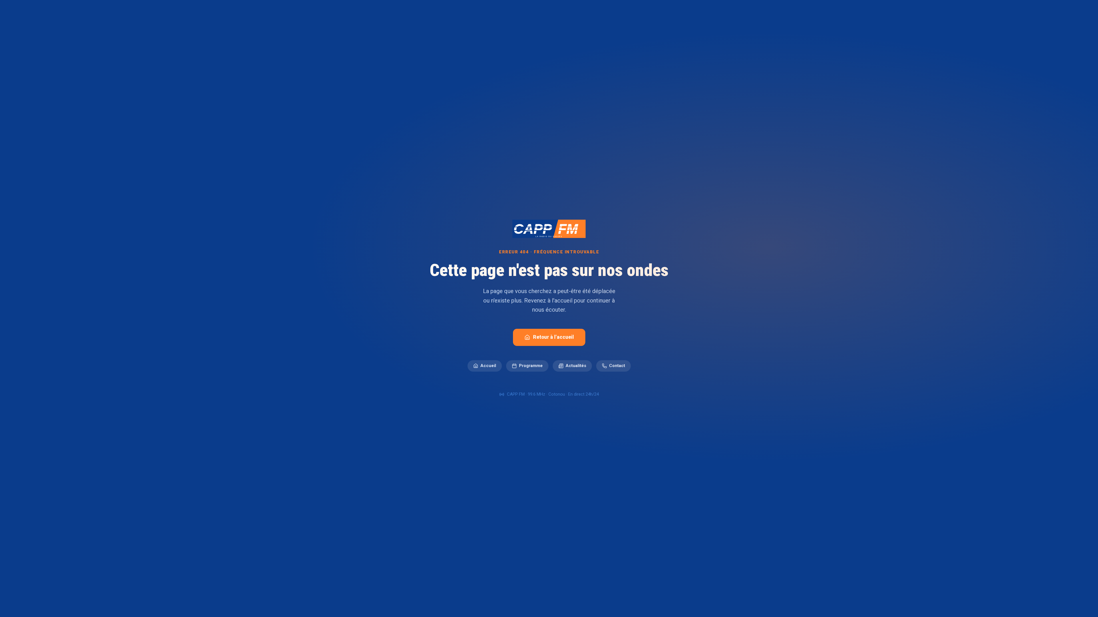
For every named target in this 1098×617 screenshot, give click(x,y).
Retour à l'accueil (553, 337)
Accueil (488, 365)
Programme (531, 365)
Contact (617, 365)
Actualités (576, 365)
